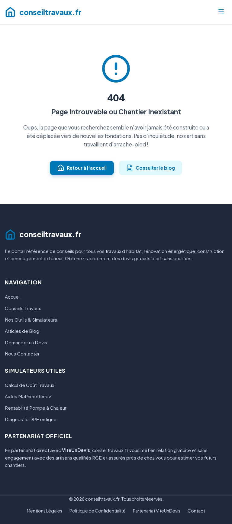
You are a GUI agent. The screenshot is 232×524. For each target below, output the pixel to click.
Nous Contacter (22, 353)
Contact (196, 510)
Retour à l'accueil (87, 168)
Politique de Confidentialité (97, 510)
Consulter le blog (155, 168)
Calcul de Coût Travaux (29, 385)
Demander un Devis (26, 342)
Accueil (13, 297)
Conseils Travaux (23, 308)
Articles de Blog (22, 331)
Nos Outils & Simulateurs (31, 320)
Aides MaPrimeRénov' (28, 396)
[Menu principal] (221, 12)
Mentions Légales (44, 510)
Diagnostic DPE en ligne (30, 419)
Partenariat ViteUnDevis (156, 510)
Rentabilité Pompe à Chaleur (35, 408)
